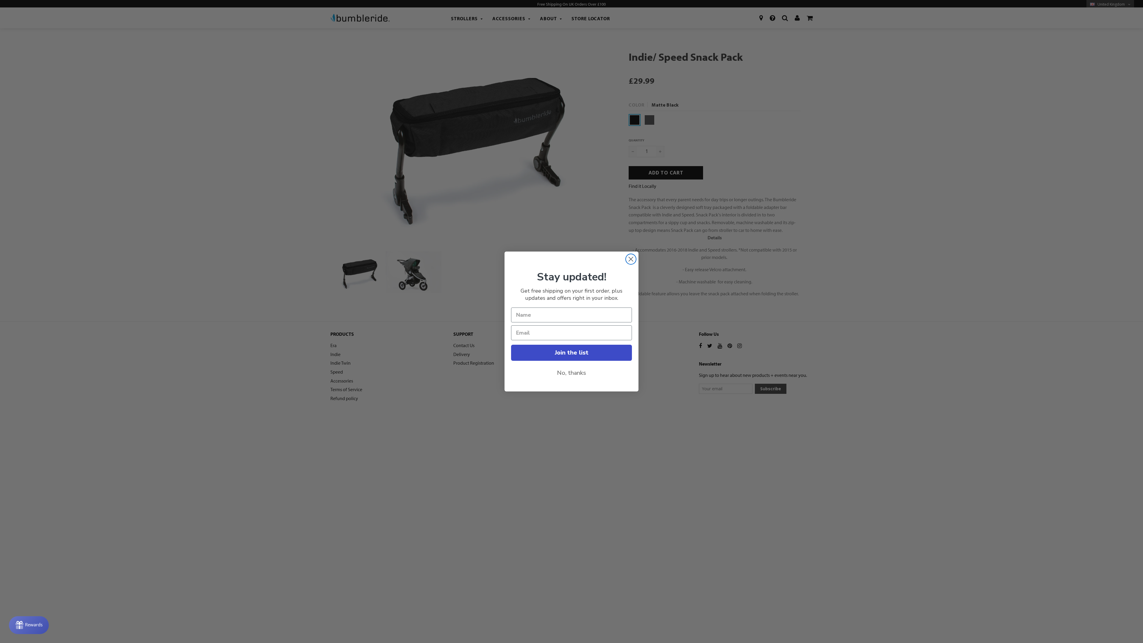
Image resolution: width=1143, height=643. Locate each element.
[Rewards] (29, 625)
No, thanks (571, 373)
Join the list (571, 353)
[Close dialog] (631, 259)
